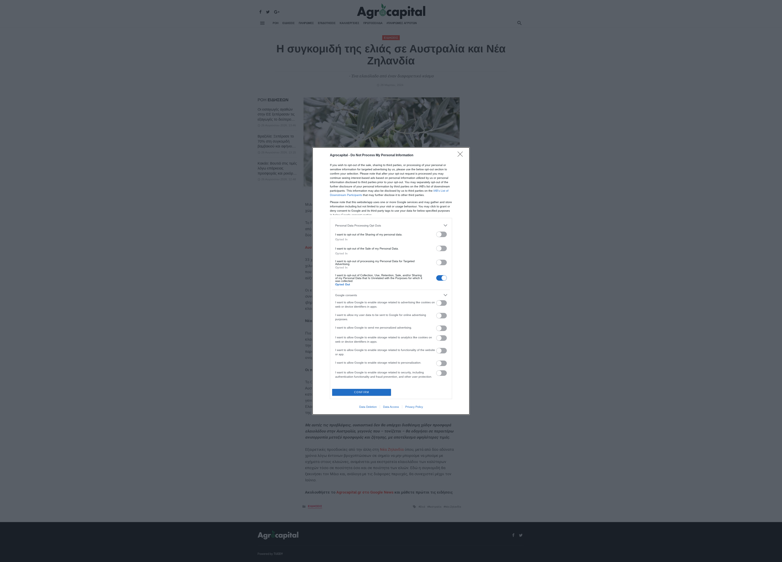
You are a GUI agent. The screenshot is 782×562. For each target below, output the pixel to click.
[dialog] (391, 281)
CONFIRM (361, 392)
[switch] (441, 234)
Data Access (391, 406)
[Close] (461, 155)
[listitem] (391, 225)
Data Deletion (368, 406)
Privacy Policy (414, 406)
